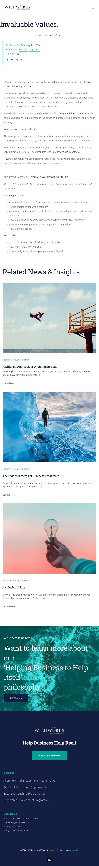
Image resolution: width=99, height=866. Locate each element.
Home (38, 35)
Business (23, 49)
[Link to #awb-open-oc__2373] (92, 7)
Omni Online (73, 850)
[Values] (49, 504)
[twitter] (12, 60)
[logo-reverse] (49, 727)
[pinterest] (21, 60)
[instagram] (17, 60)
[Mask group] (17, 5)
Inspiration (34, 49)
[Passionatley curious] (49, 283)
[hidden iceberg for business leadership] (49, 392)
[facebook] (7, 60)
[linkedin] (49, 860)
